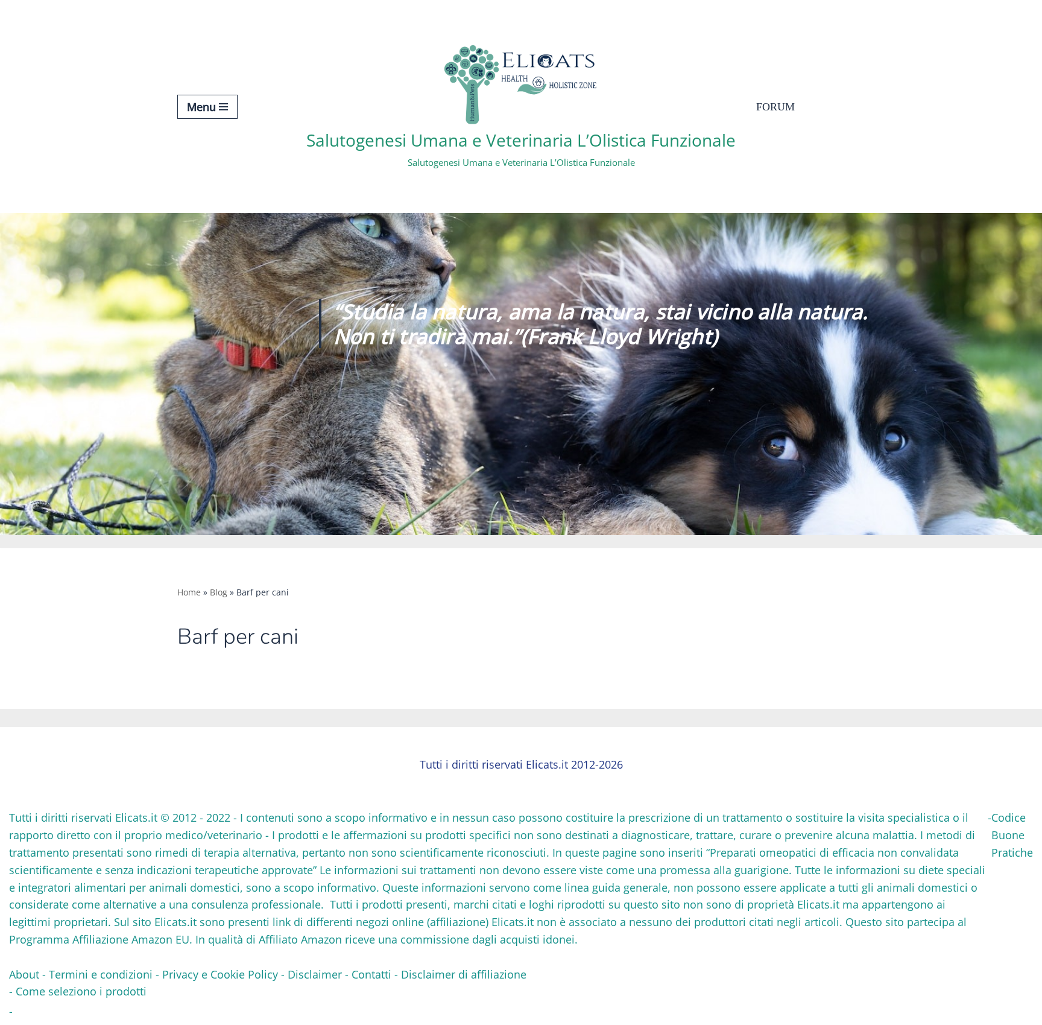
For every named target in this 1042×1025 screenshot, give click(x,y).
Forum (775, 107)
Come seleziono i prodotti (81, 991)
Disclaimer (315, 974)
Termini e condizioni (101, 974)
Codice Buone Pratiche (1012, 835)
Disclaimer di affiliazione (463, 974)
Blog (218, 592)
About (24, 974)
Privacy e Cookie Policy (220, 974)
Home (189, 592)
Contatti (371, 974)
